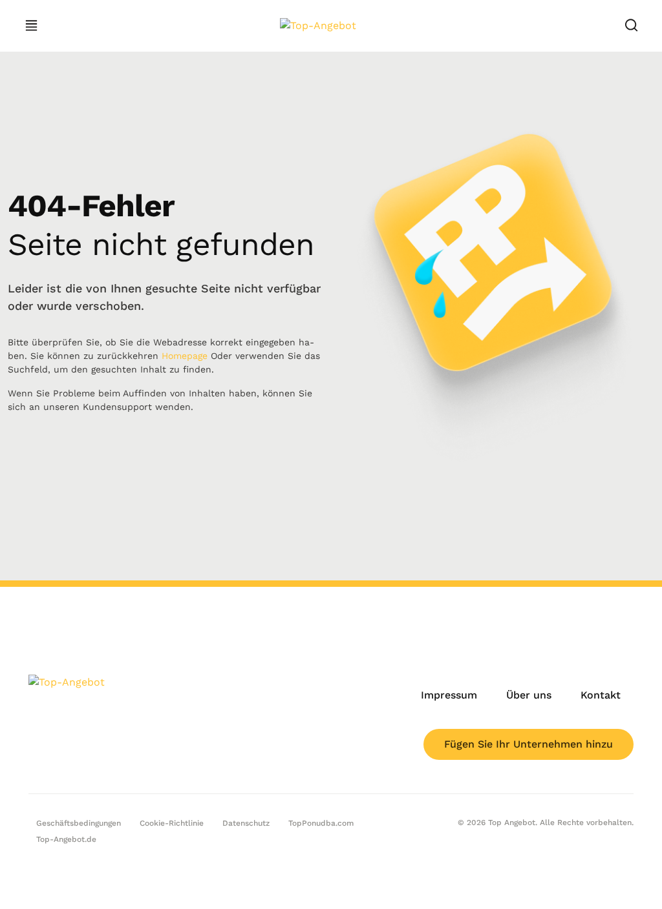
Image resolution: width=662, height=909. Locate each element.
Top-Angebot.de (66, 839)
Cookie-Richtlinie (172, 823)
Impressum (449, 695)
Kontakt (601, 695)
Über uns (528, 695)
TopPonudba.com (321, 823)
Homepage (185, 356)
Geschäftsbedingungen (78, 823)
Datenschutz (246, 823)
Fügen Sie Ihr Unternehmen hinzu (528, 744)
